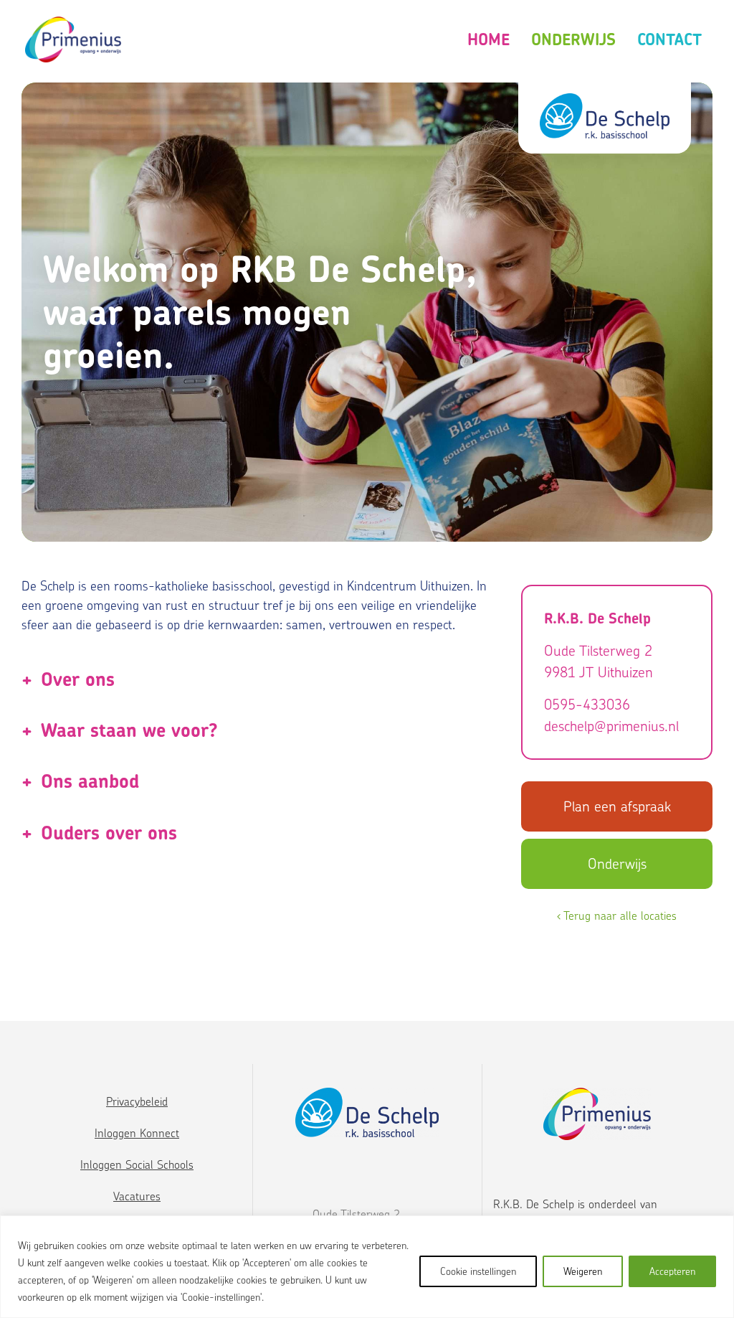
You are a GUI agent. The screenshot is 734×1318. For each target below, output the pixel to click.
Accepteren (672, 1271)
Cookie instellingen (478, 1271)
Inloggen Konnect (137, 1133)
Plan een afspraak (617, 806)
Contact (669, 39)
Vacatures (137, 1196)
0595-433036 (587, 704)
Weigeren (582, 1271)
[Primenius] (73, 40)
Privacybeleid (137, 1101)
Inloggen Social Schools (137, 1164)
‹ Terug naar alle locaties (617, 915)
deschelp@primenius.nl (611, 725)
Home (488, 39)
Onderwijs (573, 39)
